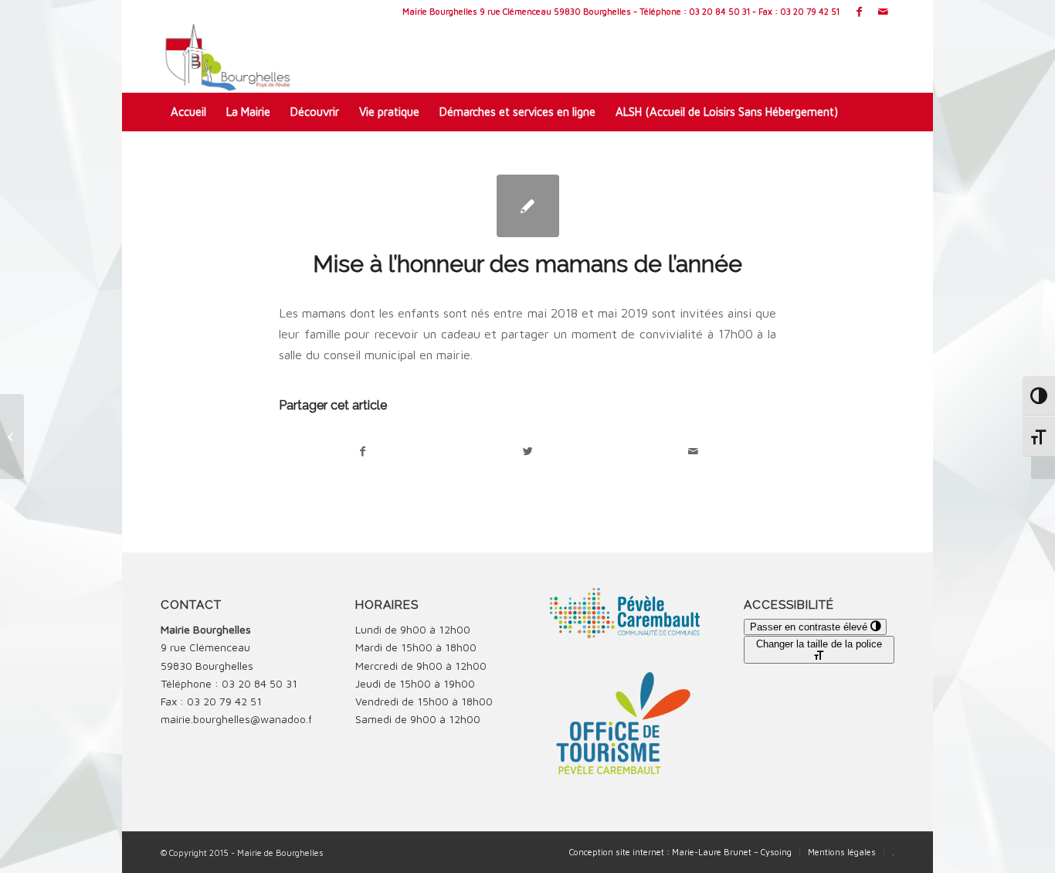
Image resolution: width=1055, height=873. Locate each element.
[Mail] (882, 11)
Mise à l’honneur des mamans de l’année (527, 263)
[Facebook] (859, 11)
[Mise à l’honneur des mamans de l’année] (528, 206)
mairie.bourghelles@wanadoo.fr (238, 718)
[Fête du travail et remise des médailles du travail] (12, 436)
